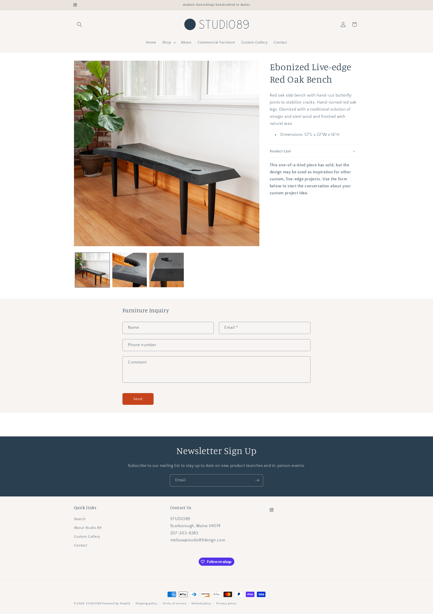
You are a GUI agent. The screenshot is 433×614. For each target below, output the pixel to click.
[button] (79, 24)
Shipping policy (146, 603)
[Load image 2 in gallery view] (129, 270)
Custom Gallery (87, 537)
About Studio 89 (88, 528)
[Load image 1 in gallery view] (92, 270)
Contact (80, 545)
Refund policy (201, 603)
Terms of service (174, 603)
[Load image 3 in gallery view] (166, 270)
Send (138, 399)
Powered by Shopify (116, 603)
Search (80, 519)
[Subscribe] (257, 480)
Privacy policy (226, 603)
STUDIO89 (93, 603)
